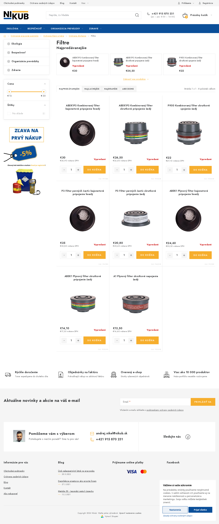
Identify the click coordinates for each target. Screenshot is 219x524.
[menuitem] (14, 28)
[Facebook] (187, 436)
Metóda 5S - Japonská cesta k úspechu (76, 491)
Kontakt (73, 3)
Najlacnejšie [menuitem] (91, 89)
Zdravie (16, 70)
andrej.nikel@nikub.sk (112, 433)
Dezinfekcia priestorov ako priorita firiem (77, 481)
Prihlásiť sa (203, 401)
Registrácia (208, 3)
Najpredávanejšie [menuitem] (69, 89)
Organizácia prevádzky (25, 61)
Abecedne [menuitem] (128, 89)
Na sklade (28, 113)
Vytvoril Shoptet (111, 516)
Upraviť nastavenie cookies (130, 513)
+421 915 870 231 (162, 13)
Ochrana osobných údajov (42, 3)
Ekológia (17, 43)
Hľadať (137, 15)
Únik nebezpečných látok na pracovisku (76, 470)
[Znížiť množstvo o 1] (64, 169)
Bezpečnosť (19, 52)
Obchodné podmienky (14, 3)
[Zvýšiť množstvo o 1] (78, 169)
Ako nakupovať (11, 493)
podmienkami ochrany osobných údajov (165, 410)
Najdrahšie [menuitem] (110, 89)
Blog (62, 3)
